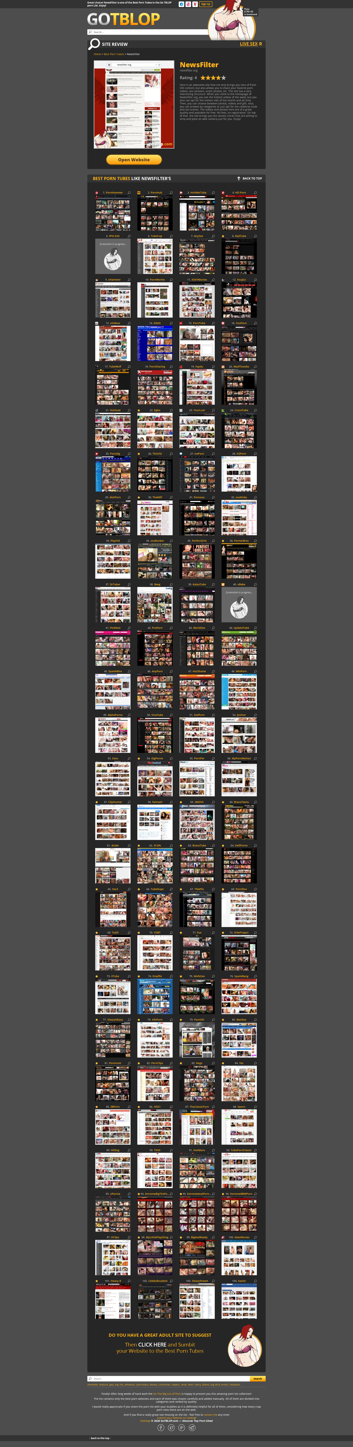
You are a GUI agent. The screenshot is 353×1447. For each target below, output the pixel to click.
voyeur (176, 1384)
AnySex (198, 236)
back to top (252, 178)
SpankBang (241, 976)
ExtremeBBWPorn (241, 1193)
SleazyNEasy (115, 1019)
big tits (119, 1384)
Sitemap (145, 1421)
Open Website (134, 160)
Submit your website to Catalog (176, 1418)
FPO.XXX (114, 236)
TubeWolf (115, 366)
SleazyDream (200, 1281)
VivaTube (157, 715)
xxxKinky (241, 497)
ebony (153, 1384)
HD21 (157, 1106)
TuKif (115, 932)
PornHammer (114, 192)
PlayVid (115, 540)
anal (184, 1384)
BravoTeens (241, 802)
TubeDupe (157, 889)
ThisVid (157, 453)
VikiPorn (157, 1019)
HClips (115, 1237)
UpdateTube (241, 628)
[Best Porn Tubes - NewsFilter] (213, 79)
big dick (215, 1384)
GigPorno (157, 758)
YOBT (157, 932)
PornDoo (241, 889)
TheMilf (157, 497)
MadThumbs (241, 366)
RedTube (240, 236)
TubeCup (156, 236)
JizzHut (241, 715)
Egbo (157, 410)
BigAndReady (199, 1237)
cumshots (164, 1384)
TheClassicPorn (199, 1106)
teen (190, 1384)
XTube (115, 976)
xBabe (241, 584)
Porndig (115, 453)
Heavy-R (116, 1281)
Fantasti (157, 802)
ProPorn (157, 628)
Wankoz (241, 1019)
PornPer (199, 758)
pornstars (142, 1384)
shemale (92, 1384)
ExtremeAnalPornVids (201, 1193)
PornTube (199, 323)
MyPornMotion (241, 758)
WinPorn (241, 671)
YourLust (199, 410)
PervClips (157, 1063)
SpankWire (115, 671)
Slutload (115, 410)
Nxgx (199, 1063)
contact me (210, 1414)
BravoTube (199, 845)
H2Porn (241, 453)
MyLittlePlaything (157, 1237)
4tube (115, 845)
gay (111, 1384)
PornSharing (157, 366)
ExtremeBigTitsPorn (157, 1193)
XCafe (157, 845)
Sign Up (205, 4)
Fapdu (199, 366)
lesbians (235, 1384)
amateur (130, 1384)
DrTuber (115, 584)
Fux (199, 932)
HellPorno (241, 845)
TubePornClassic (241, 1150)
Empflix (157, 976)
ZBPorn (115, 1106)
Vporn (241, 1106)
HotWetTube (198, 192)
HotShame (199, 671)
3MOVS (199, 802)
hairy (198, 1384)
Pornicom (115, 1063)
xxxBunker (157, 540)
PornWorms (157, 279)
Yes (241, 1063)
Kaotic (242, 1281)
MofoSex (199, 976)
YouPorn (241, 323)
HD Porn (240, 192)
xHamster (114, 279)
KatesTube (199, 584)
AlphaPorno (115, 715)
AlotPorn (115, 497)
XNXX (157, 323)
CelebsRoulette (157, 1281)
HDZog (115, 1150)
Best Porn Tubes (111, 178)
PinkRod (115, 628)
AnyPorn (157, 671)
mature (103, 1384)
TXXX (157, 1150)
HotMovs (199, 1150)
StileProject (241, 932)
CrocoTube (241, 410)
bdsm (205, 1384)
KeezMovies (242, 1237)
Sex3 (115, 889)
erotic (224, 1384)
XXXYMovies (199, 279)
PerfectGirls (199, 540)
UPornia (115, 1193)
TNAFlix (199, 889)
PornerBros (241, 540)
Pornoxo (199, 497)
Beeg (157, 584)
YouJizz (241, 279)
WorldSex (199, 628)
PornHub (156, 192)
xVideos (115, 323)
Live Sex (249, 44)
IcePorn (199, 453)
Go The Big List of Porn (167, 1393)
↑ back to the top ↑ (100, 1438)
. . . (243, 1384)
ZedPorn (199, 715)
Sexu (115, 758)
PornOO (199, 1019)
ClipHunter (115, 802)
